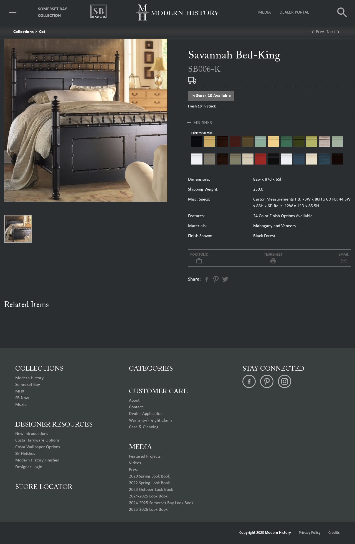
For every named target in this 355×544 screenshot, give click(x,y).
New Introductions (31, 434)
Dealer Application (146, 414)
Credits (334, 533)
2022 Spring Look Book (149, 483)
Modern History (29, 378)
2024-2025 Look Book (148, 496)
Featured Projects (145, 456)
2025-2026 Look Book (148, 509)
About (134, 400)
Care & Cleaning (144, 427)
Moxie (21, 404)
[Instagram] (284, 381)
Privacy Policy (310, 533)
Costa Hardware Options (37, 440)
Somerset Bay (27, 385)
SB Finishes (25, 453)
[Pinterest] (266, 381)
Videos (135, 463)
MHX (19, 391)
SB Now (22, 398)
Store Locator (43, 487)
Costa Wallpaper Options (37, 447)
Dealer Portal (294, 12)
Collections (23, 32)
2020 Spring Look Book (149, 476)
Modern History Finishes (37, 460)
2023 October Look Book (151, 489)
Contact (136, 407)
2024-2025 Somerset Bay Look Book (161, 503)
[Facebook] (249, 381)
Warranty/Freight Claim (150, 420)
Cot (42, 32)
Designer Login (28, 467)
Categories (151, 369)
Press (133, 470)
